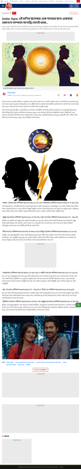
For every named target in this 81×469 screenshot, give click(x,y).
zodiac (65, 362)
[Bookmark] (77, 96)
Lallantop (27, 1)
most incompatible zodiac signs (25, 362)
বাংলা (2, 1)
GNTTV (21, 1)
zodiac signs (10, 362)
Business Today (43, 1)
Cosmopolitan (59, 1)
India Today (34, 1)
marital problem (11, 365)
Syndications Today (58, 467)
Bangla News (5, 13)
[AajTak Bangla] (9, 6)
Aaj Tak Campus (14, 1)
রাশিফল (28, 365)
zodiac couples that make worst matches (48, 362)
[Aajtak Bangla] (4, 94)
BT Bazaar (51, 1)
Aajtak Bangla (11, 93)
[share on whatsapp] (78, 305)
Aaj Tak (6, 1)
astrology (21, 365)
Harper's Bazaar (69, 1)
